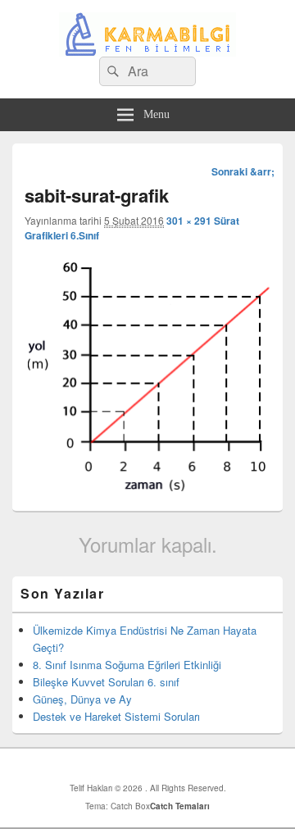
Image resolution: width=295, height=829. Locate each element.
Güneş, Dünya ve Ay (82, 699)
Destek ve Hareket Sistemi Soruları (116, 716)
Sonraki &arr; (243, 171)
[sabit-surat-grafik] (147, 487)
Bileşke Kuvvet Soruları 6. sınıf (106, 682)
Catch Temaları (180, 806)
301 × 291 (188, 220)
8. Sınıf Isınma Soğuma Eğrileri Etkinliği (127, 664)
